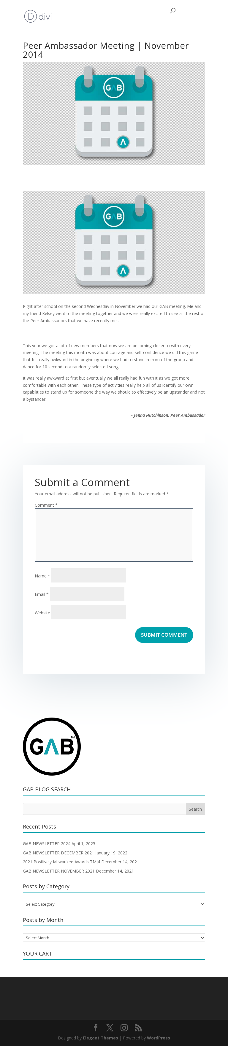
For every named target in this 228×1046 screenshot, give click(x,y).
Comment (46, 505)
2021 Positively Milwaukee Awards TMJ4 (61, 862)
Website (42, 613)
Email (42, 594)
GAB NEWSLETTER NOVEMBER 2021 (59, 871)
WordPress (158, 1038)
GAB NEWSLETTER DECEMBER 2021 (58, 853)
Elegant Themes (100, 1038)
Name (42, 576)
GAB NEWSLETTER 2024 (46, 843)
